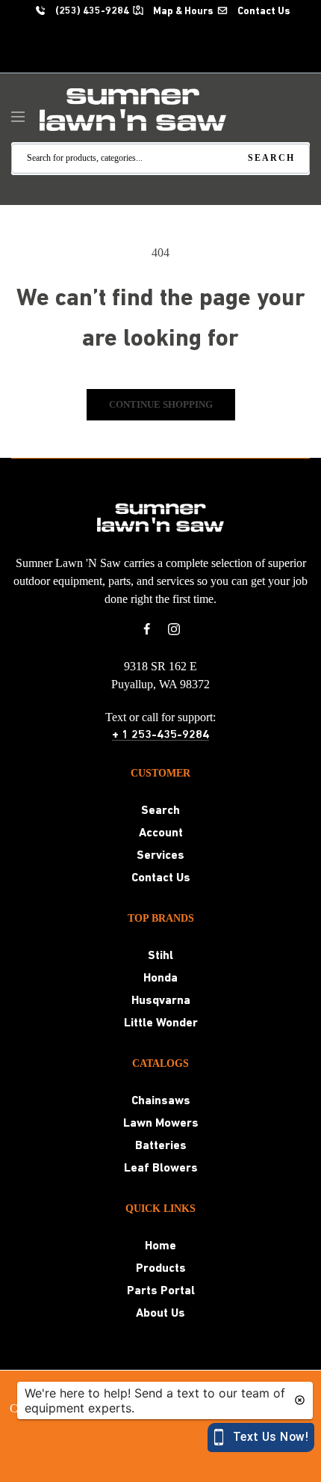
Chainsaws (160, 1101)
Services (160, 856)
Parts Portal (161, 1291)
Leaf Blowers (161, 1169)
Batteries (161, 1146)
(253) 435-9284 (91, 11)
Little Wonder (161, 1023)
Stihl (160, 956)
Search (160, 811)
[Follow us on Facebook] (147, 629)
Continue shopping (161, 404)
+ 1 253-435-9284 (160, 735)
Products (161, 1269)
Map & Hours (182, 11)
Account (161, 833)
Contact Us (262, 11)
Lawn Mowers (161, 1124)
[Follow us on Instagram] (174, 629)
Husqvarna (160, 1001)
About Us (160, 1314)
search (271, 158)
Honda (160, 979)
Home (160, 1246)
